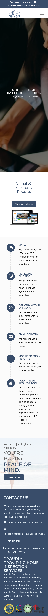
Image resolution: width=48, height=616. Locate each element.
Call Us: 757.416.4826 (23, 2)
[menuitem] (40, 13)
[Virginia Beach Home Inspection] (20, 13)
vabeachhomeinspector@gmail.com (24, 5)
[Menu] (40, 13)
